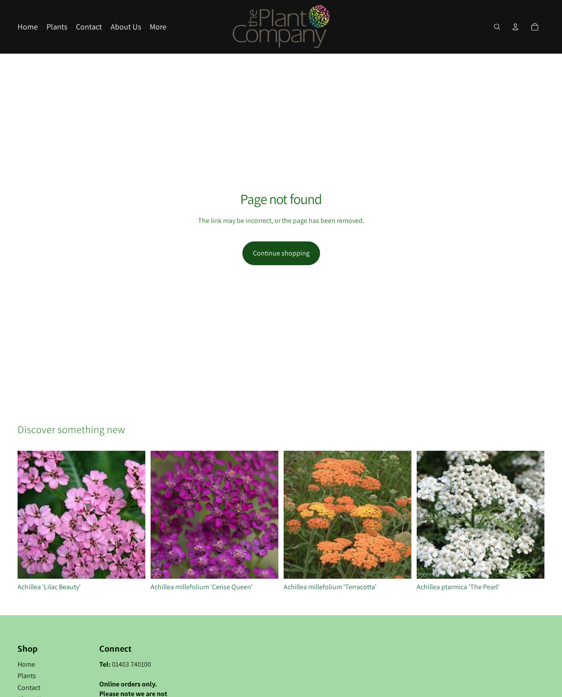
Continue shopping (281, 253)
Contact (29, 687)
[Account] (515, 26)
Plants (27, 675)
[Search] (497, 26)
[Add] (132, 565)
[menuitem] (158, 27)
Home (26, 664)
